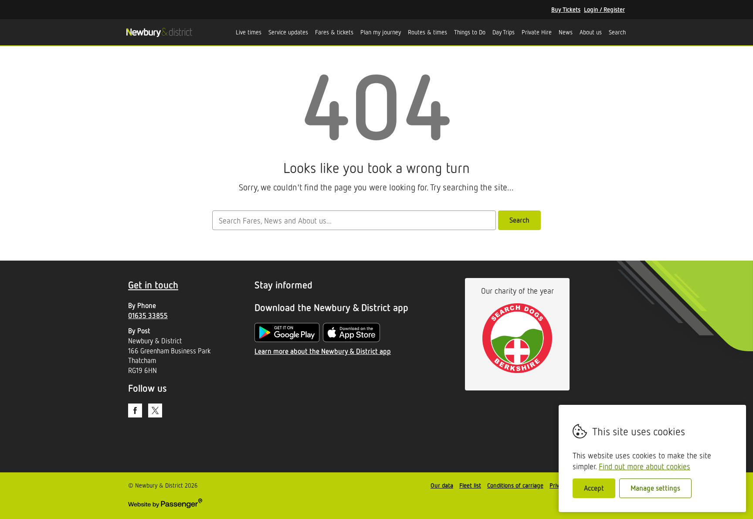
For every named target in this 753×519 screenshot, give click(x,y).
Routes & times (427, 32)
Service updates (288, 32)
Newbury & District (159, 32)
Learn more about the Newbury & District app (322, 351)
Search (617, 32)
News (566, 32)
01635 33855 (148, 315)
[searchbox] (353, 220)
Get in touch (153, 285)
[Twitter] (155, 410)
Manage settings (655, 488)
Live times (248, 32)
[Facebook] (135, 410)
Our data (442, 485)
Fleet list (470, 485)
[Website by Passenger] (165, 505)
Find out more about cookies (644, 466)
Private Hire (537, 32)
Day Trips (503, 32)
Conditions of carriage (515, 485)
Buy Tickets (565, 9)
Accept (594, 488)
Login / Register (604, 9)
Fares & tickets (334, 32)
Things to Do (469, 32)
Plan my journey (380, 32)
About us (591, 32)
